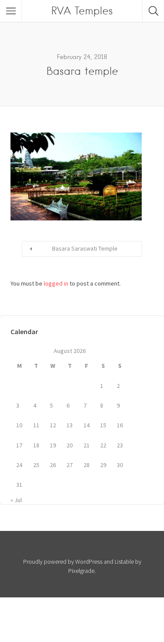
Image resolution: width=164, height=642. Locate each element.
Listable (124, 561)
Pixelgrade (81, 571)
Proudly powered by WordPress (62, 561)
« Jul (16, 500)
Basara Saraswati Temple (85, 248)
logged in (56, 283)
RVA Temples (82, 10)
